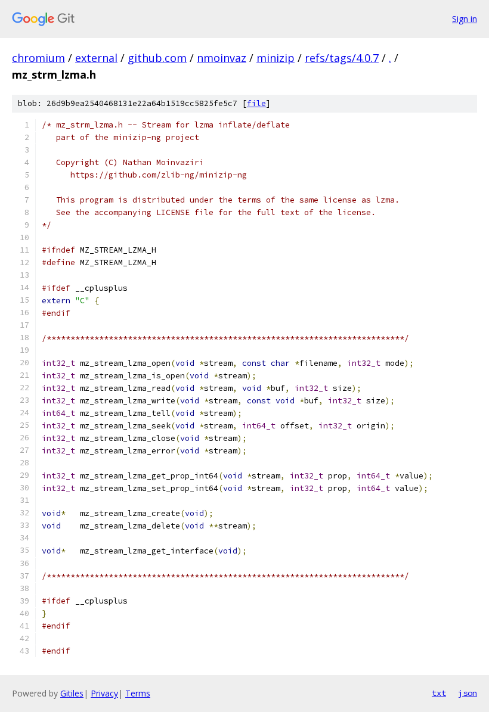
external (96, 58)
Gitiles (71, 693)
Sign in (464, 18)
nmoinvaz (221, 58)
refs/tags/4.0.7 (342, 58)
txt (439, 693)
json (467, 693)
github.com (157, 58)
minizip (275, 58)
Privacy (104, 693)
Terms (137, 693)
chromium (38, 58)
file (256, 103)
